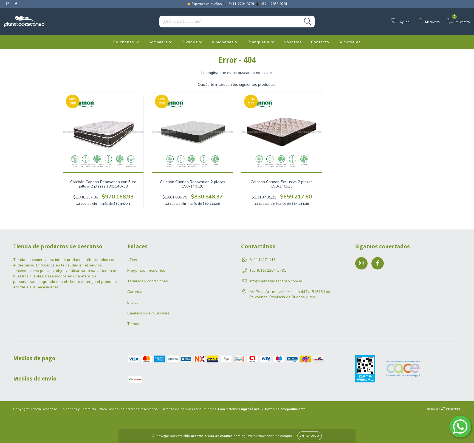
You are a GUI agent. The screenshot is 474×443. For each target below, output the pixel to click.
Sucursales (349, 42)
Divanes (190, 42)
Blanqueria (259, 42)
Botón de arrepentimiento (285, 409)
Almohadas (223, 42)
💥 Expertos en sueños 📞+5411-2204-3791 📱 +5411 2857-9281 (237, 4)
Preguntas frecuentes (146, 270)
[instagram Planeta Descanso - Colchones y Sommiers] (8, 3)
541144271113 (262, 259)
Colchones (124, 42)
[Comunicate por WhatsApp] (460, 427)
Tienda (133, 323)
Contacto (320, 42)
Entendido (309, 436)
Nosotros (293, 42)
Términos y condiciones (147, 281)
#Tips (132, 259)
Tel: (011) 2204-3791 (267, 270)
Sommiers (158, 42)
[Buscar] (307, 21)
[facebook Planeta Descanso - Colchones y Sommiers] (15, 3)
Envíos (133, 302)
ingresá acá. (250, 409)
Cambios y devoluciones (148, 313)
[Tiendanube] (444, 409)
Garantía (134, 291)
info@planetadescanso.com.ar (275, 281)
